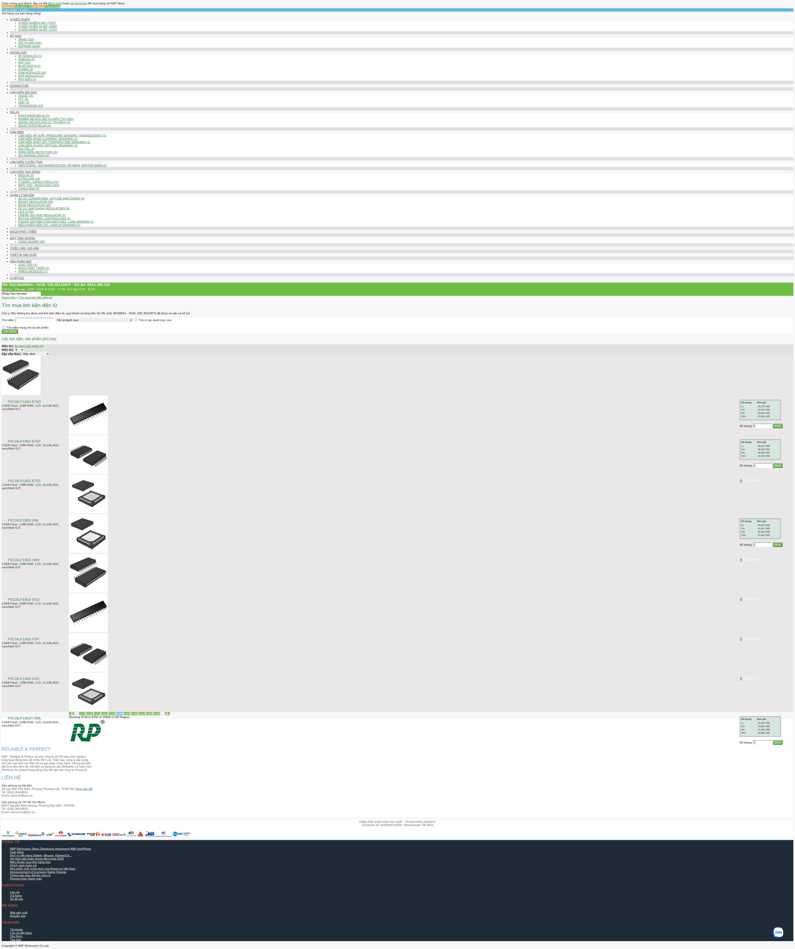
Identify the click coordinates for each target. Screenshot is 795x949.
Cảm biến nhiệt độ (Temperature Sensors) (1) (54, 142)
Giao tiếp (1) (27, 264)
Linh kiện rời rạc (23, 92)
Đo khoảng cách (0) (33, 155)
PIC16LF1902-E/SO (24, 402)
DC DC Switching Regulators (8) (44, 208)
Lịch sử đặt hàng (21, 932)
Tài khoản (38, 6)
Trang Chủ (9, 297)
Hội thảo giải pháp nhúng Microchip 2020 (37, 858)
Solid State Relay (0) (34, 125)
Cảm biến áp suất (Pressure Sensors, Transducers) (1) (62, 135)
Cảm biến (17, 132)
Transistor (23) (30, 105)
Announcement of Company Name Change (38, 872)
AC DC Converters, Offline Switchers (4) (51, 198)
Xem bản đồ (84, 789)
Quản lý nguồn (22, 195)
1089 (156, 713)
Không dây (18, 52)
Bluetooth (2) (29, 66)
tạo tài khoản (78, 3)
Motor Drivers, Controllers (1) (44, 218)
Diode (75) (26, 95)
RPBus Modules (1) (33, 271)
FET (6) (23, 99)
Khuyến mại (17, 916)
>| (168, 713)
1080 (89, 713)
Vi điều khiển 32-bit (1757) (37, 29)
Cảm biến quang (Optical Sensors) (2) (48, 145)
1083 (112, 713)
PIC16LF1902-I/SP (23, 639)
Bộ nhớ (16, 36)
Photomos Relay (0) (34, 115)
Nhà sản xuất (18, 912)
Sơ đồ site (16, 899)
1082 (104, 713)
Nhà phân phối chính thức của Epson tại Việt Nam (42, 868)
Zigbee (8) (25, 69)
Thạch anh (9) (28, 188)
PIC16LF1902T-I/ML (24, 718)
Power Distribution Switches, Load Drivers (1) (56, 221)
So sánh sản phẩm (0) (29, 346)
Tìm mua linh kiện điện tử (35, 297)
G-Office (17, 278)
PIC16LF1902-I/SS (23, 679)
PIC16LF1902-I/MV (24, 560)
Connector (19, 85)
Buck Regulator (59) (34, 205)
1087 (142, 713)
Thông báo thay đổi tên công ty (30, 875)
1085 (127, 713)
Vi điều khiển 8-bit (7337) (37, 22)
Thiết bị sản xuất (23, 254)
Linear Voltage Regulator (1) (42, 215)
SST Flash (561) (30, 42)
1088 (149, 713)
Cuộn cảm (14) (29, 178)
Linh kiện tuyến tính (26, 162)
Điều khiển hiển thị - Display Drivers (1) (49, 225)
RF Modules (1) (30, 56)
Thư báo (15, 939)
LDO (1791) (26, 211)
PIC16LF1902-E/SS (24, 481)
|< (70, 713)
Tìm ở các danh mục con (155, 320)
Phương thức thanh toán (26, 878)
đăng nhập (55, 3)
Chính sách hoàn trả (23, 865)
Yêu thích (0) (23, 6)
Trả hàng (16, 895)
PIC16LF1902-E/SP (24, 441)
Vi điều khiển (20, 19)
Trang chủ (8, 6)
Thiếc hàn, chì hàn (24, 248)
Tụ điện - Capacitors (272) (38, 182)
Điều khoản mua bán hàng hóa (30, 862)
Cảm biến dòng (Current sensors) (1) (48, 138)
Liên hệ (15, 892)
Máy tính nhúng (22, 238)
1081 (97, 713)
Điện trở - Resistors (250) (38, 185)
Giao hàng (17, 852)
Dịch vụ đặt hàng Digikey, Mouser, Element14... (41, 855)
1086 (134, 713)
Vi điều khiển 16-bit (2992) (37, 26)
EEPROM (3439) (29, 46)
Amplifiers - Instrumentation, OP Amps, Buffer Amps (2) (62, 165)
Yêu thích (16, 936)
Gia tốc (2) (26, 148)
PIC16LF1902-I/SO (24, 599)
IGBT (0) (24, 102)
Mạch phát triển (23, 231)
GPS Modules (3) (31, 75)
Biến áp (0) (26, 175)
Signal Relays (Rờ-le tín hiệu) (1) (44, 122)
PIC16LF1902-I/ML (23, 520)
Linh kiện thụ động (25, 172)
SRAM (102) (26, 39)
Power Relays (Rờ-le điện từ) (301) (45, 119)
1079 (82, 713)
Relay (14, 112)
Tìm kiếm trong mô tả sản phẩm (28, 327)
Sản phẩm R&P (20, 261)
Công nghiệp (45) (31, 241)
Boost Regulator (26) (35, 201)
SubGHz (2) (26, 59)
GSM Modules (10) (32, 72)
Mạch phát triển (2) (33, 268)
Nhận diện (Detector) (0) (37, 152)
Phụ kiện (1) (27, 79)
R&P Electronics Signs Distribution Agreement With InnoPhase (50, 848)
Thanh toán (52, 6)
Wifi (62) (24, 62)
